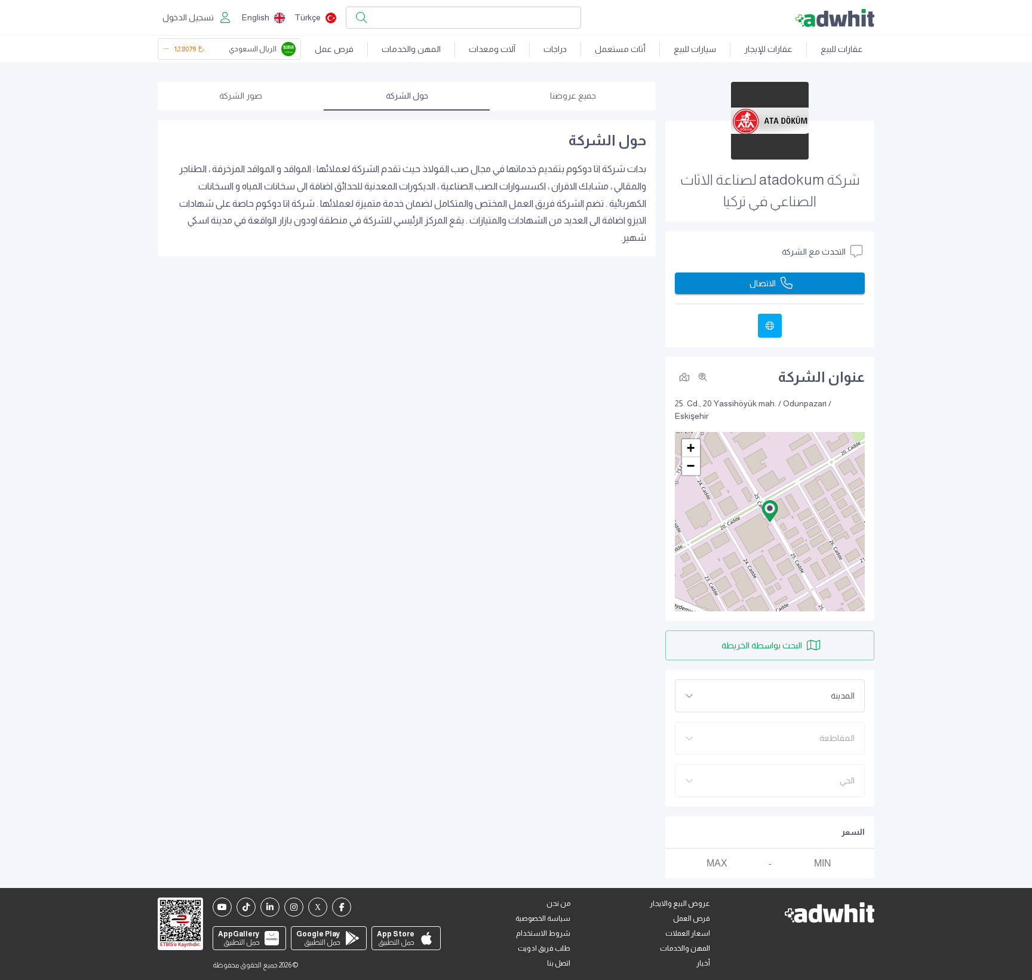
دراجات (555, 49)
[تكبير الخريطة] (703, 377)
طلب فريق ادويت (544, 948)
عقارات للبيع (842, 49)
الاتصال (763, 283)
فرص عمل (334, 49)
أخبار (703, 963)
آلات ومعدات (492, 49)
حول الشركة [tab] (407, 95)
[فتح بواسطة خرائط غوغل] (684, 376)
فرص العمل (691, 918)
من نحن (558, 903)
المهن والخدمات (411, 49)
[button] (770, 511)
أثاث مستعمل (620, 49)
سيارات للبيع (695, 49)
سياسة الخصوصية (542, 918)
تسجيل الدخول (188, 17)
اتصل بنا (558, 963)
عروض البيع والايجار (680, 903)
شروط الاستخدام (543, 933)
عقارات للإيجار (768, 49)
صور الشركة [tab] (240, 95)
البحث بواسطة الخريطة (761, 645)
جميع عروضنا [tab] (573, 95)
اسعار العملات (687, 933)
